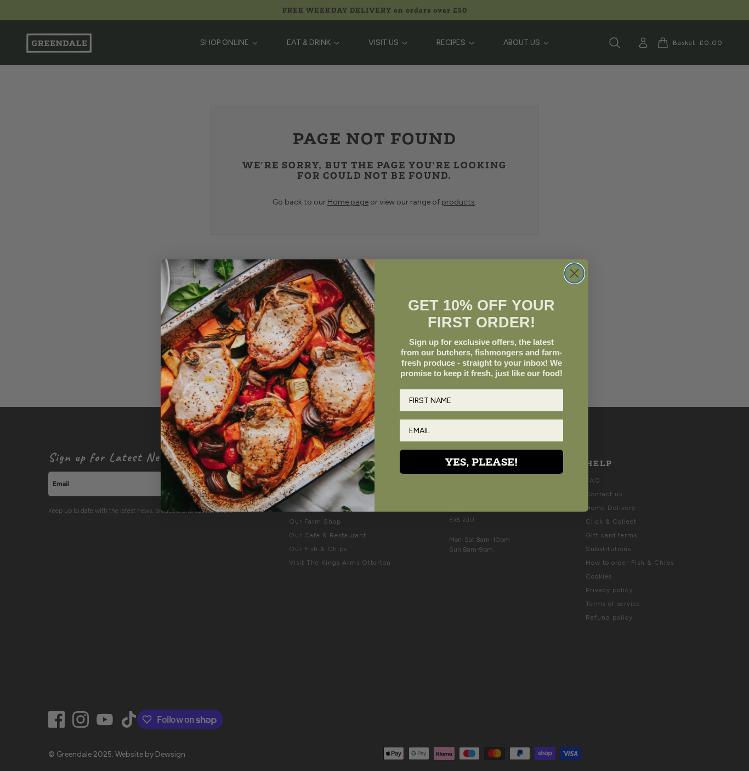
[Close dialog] (574, 273)
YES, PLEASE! (481, 461)
